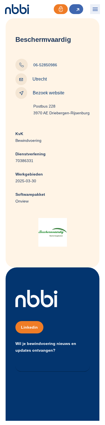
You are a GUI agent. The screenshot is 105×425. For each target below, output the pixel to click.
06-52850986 (45, 65)
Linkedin (29, 327)
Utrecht (39, 79)
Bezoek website (48, 92)
